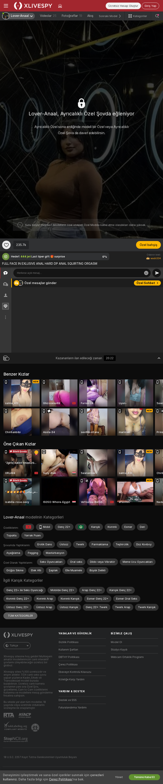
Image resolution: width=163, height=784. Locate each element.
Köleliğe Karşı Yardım (71, 679)
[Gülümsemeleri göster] (146, 273)
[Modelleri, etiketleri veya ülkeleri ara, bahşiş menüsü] (157, 15)
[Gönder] (156, 273)
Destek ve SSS (68, 700)
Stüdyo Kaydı (119, 649)
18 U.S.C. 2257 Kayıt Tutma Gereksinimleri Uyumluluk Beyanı (40, 757)
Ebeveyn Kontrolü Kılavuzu (75, 672)
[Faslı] (28, 527)
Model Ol (116, 642)
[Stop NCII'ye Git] (16, 739)
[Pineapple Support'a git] (35, 728)
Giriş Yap (150, 5)
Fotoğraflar (72, 16)
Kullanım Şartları (68, 649)
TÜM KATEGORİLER (20, 615)
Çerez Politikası (68, 664)
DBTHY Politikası (69, 657)
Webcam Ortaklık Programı (127, 657)
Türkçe (14, 645)
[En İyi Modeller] (60, 5)
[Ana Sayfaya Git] (33, 5)
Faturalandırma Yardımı (73, 707)
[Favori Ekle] (6, 245)
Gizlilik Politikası (69, 642)
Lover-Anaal (13, 517)
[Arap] (81, 527)
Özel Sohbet (145, 283)
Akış (90, 16)
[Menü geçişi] (6, 5)
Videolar (48, 16)
